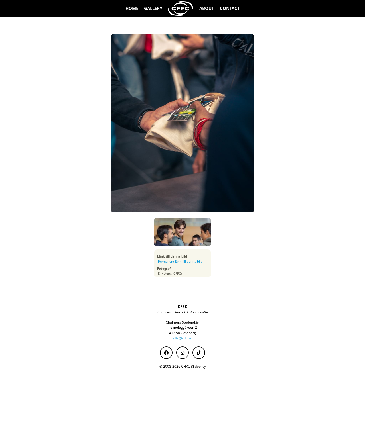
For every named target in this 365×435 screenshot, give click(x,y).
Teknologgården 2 (182, 327)
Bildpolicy (198, 366)
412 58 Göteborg (182, 332)
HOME (131, 8)
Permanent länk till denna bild (180, 262)
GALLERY (153, 8)
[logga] (181, 8)
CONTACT (230, 8)
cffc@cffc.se (182, 338)
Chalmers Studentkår (182, 322)
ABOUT (206, 8)
